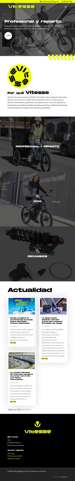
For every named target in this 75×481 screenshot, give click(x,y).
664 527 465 (68, 1)
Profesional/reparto (14, 443)
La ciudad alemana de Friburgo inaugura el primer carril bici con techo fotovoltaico (21, 376)
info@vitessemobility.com (50, 1)
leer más (13, 343)
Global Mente (64, 476)
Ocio (9, 440)
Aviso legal (11, 453)
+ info (8, 35)
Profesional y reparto (33, 22)
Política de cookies (14, 458)
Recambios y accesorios (16, 445)
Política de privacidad (15, 456)
